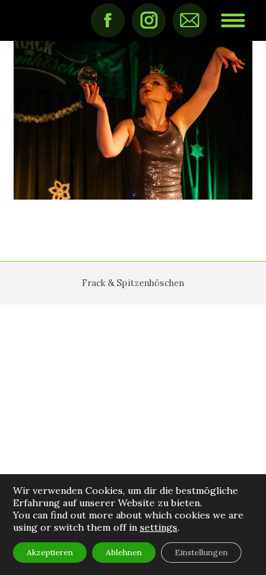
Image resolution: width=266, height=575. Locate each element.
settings (158, 527)
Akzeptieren (50, 552)
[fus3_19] (133, 120)
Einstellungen (201, 552)
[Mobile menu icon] (233, 20)
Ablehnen (124, 552)
